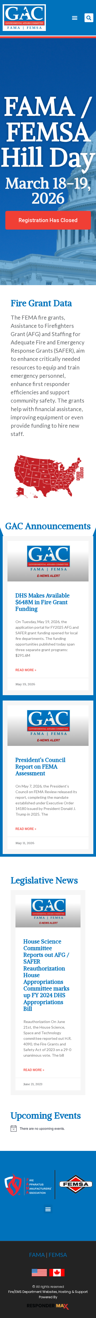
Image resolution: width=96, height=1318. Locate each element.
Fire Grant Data (41, 303)
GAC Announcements (48, 526)
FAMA (37, 1254)
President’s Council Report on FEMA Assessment (40, 766)
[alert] (48, 1128)
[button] (74, 17)
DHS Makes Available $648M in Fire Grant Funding (42, 602)
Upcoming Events (46, 1115)
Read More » (25, 670)
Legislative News (44, 880)
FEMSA (58, 1254)
